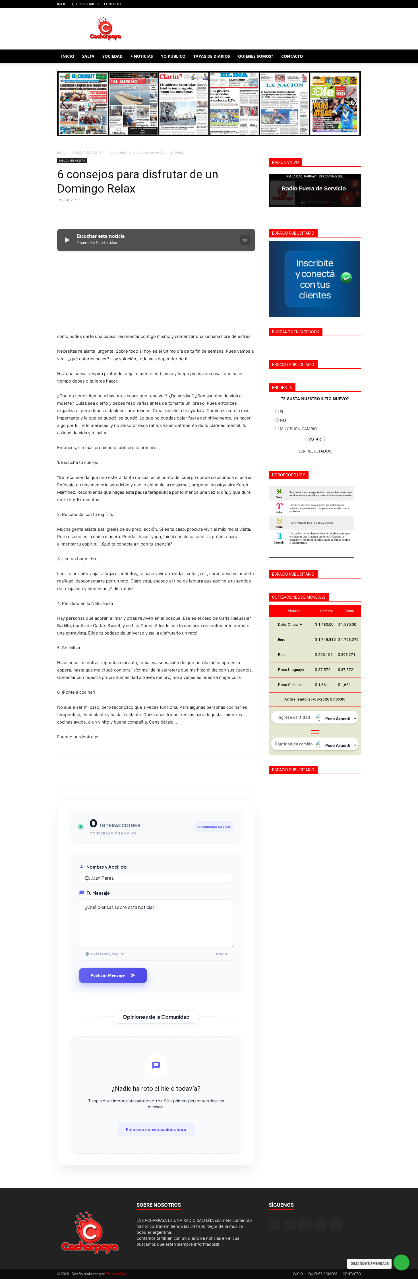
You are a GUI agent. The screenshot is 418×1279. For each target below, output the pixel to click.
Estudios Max (116, 1273)
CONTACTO (112, 4)
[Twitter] (76, 212)
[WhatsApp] (102, 212)
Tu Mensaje (98, 893)
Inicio (61, 152)
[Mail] (338, 4)
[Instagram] (328, 4)
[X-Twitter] (347, 4)
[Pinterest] (89, 212)
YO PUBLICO (173, 56)
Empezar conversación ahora (156, 1129)
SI (281, 411)
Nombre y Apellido (106, 866)
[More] (115, 212)
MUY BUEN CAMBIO (298, 428)
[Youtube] (356, 4)
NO (283, 420)
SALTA (88, 56)
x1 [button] (245, 240)
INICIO (62, 4)
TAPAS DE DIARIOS (211, 56)
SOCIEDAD (112, 56)
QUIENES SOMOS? (85, 4)
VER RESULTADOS (314, 451)
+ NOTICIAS (142, 56)
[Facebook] (319, 4)
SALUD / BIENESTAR (88, 152)
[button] (354, 56)
